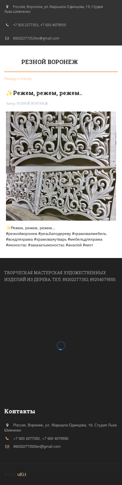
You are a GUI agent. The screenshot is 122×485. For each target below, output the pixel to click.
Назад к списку (18, 78)
